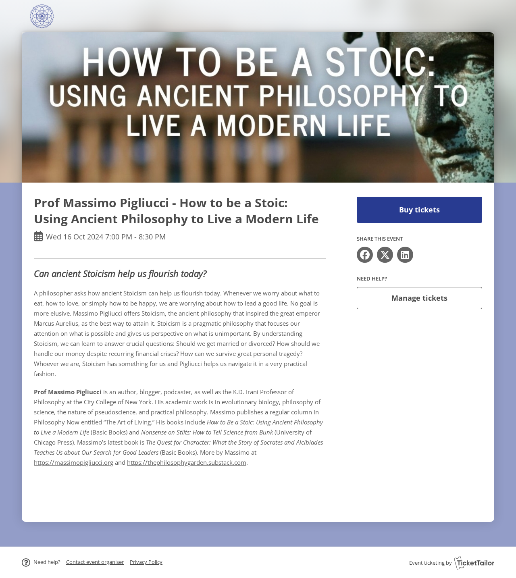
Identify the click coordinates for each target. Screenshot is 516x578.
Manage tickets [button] (419, 298)
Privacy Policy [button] (146, 562)
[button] (95, 562)
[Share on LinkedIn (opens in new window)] (405, 255)
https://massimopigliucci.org (73, 462)
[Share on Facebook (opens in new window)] (365, 255)
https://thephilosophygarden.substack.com (186, 462)
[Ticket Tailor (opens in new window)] (474, 562)
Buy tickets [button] (419, 209)
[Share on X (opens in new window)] (385, 255)
